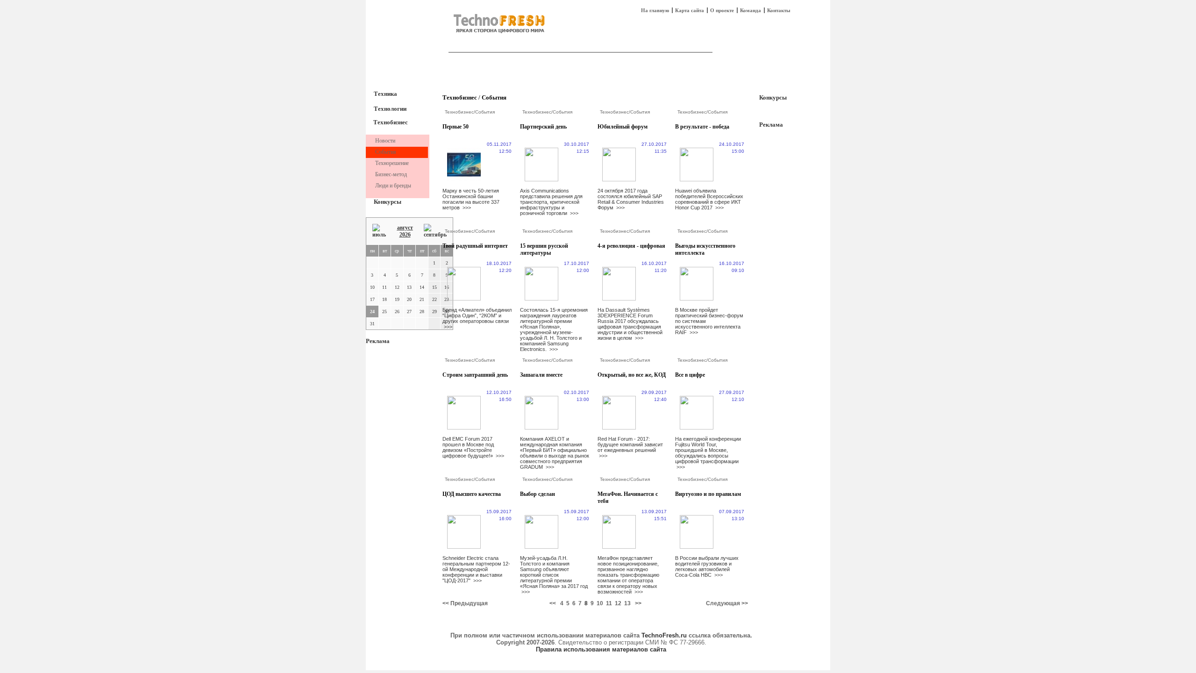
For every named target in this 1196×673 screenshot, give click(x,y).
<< (552, 603)
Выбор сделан (537, 494)
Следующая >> (727, 603)
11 (609, 603)
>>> (467, 207)
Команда (750, 10)
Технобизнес (390, 122)
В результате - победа (702, 126)
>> (638, 603)
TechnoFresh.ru (664, 635)
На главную (655, 10)
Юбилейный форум (623, 126)
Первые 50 (455, 126)
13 (627, 603)
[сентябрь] (435, 231)
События (494, 97)
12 (618, 603)
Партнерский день (543, 126)
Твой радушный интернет (475, 246)
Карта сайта (689, 10)
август (405, 227)
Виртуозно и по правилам (708, 494)
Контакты (778, 10)
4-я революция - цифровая (631, 246)
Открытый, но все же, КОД (632, 375)
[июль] (379, 231)
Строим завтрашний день (475, 375)
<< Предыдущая (465, 603)
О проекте (722, 10)
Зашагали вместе (541, 375)
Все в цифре (690, 375)
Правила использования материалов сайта (601, 649)
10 (600, 603)
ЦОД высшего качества (471, 494)
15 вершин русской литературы (544, 249)
